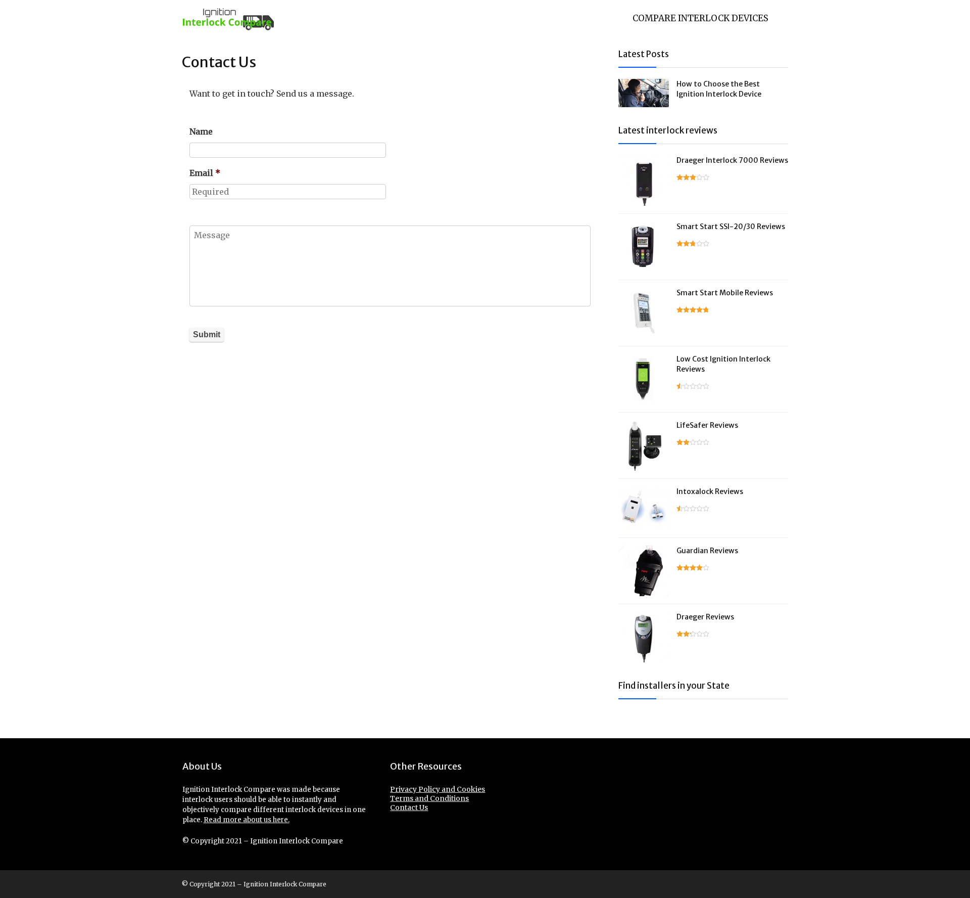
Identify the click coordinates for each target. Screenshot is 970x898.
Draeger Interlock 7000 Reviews (732, 160)
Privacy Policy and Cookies (437, 789)
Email (204, 173)
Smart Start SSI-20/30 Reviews (730, 226)
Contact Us (409, 807)
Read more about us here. (246, 820)
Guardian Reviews (707, 550)
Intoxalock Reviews (709, 491)
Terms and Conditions (429, 798)
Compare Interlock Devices (700, 18)
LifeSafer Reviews (707, 425)
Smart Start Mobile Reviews (724, 292)
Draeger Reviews (705, 616)
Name (201, 131)
